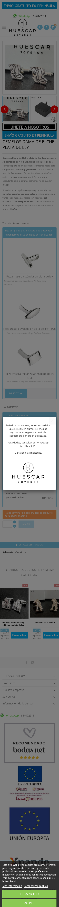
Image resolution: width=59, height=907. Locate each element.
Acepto (29, 903)
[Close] (52, 421)
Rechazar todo (29, 894)
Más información (12, 885)
